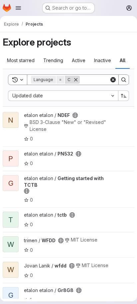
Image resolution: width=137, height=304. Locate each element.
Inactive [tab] (102, 60)
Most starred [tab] (21, 60)
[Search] (123, 79)
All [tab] (122, 60)
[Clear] (113, 80)
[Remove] (76, 80)
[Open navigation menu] (18, 8)
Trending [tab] (53, 60)
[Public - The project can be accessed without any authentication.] (75, 115)
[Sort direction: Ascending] (123, 95)
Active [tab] (78, 60)
